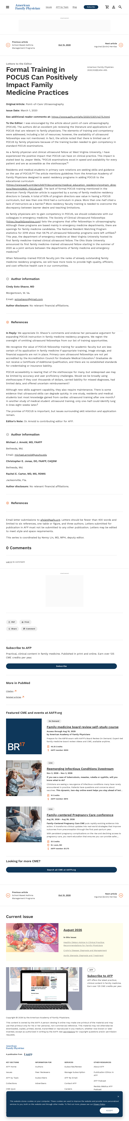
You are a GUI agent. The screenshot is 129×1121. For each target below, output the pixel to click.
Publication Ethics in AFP (104, 1073)
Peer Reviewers (42, 1072)
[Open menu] (7, 7)
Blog (75, 7)
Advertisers (40, 1083)
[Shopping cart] (107, 7)
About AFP (99, 1066)
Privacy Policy (99, 1104)
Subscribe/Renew (73, 1066)
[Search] (120, 7)
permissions (69, 1032)
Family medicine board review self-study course (83, 727)
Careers (68, 1089)
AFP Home (11, 1066)
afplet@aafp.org (50, 519)
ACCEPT (109, 1111)
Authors (39, 1066)
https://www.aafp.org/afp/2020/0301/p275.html (81, 116)
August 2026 (72, 930)
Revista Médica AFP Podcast (103, 1088)
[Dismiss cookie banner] (118, 1096)
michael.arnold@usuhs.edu (31, 454)
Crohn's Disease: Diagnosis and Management (85, 950)
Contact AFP (70, 1083)
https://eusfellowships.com (23, 221)
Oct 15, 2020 (64, 45)
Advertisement (64, 18)
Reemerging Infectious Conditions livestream (80, 769)
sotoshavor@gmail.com (29, 299)
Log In (9, 562)
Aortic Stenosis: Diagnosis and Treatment (83, 955)
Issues (49, 7)
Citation (9, 691)
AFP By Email (70, 1078)
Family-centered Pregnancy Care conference (80, 815)
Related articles (13, 697)
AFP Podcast (100, 1081)
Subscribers (41, 1078)
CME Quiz (10, 1089)
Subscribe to (100, 976)
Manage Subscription (74, 1072)
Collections (11, 1083)
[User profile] (113, 7)
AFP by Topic (62, 7)
